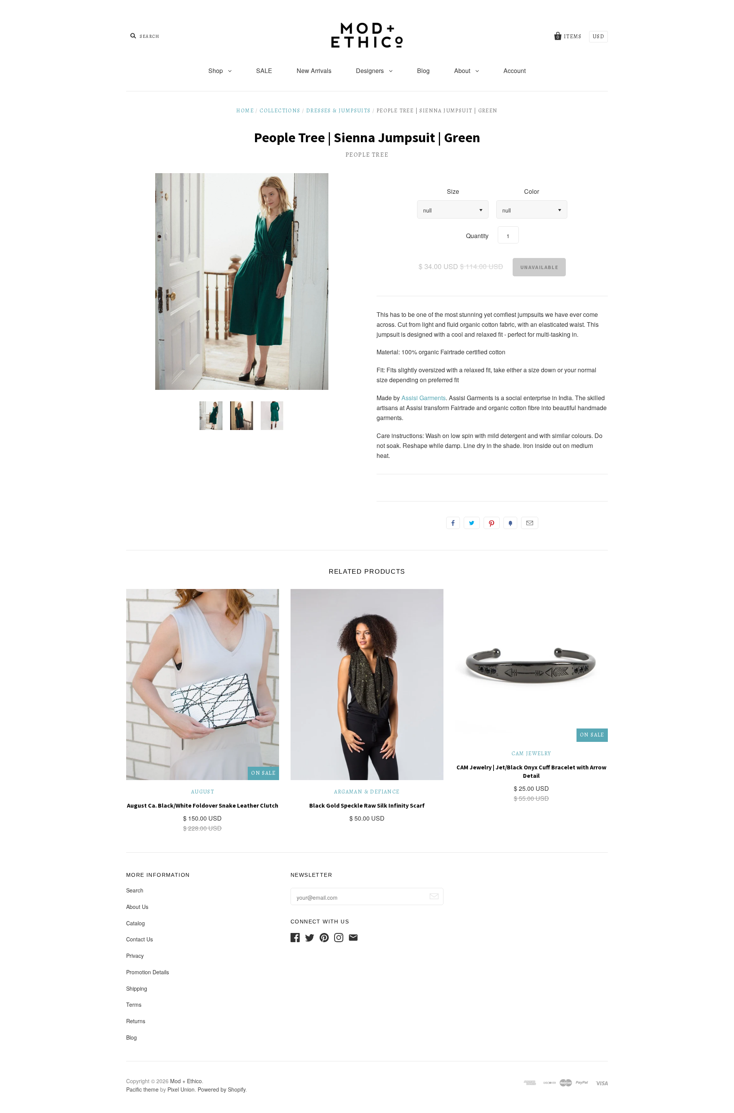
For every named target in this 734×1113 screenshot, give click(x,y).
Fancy (510, 523)
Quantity (477, 235)
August (202, 791)
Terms (133, 1004)
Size (453, 191)
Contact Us (139, 939)
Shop (216, 70)
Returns (135, 1021)
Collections (280, 110)
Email (529, 523)
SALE (264, 70)
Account (514, 70)
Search (134, 890)
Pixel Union (181, 1089)
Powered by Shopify (221, 1089)
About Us (137, 906)
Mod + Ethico (186, 1081)
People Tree (367, 155)
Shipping (136, 988)
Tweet (472, 523)
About (463, 70)
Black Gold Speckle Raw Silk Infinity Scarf (367, 805)
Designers (370, 70)
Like (453, 523)
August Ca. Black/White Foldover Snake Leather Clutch (202, 805)
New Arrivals (314, 70)
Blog (423, 70)
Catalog (135, 923)
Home (245, 110)
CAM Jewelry (531, 753)
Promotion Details (147, 972)
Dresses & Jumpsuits (338, 110)
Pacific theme (142, 1089)
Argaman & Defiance (366, 791)
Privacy (135, 955)
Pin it (492, 523)
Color (531, 191)
